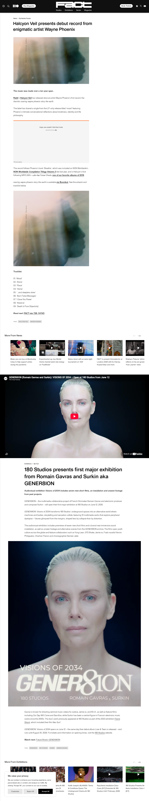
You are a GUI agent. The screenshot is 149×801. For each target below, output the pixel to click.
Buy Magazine (29, 6)
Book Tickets (126, 6)
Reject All (30, 791)
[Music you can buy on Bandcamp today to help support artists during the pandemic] (23, 348)
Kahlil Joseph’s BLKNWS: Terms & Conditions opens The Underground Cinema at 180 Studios (80, 789)
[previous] (134, 336)
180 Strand (16, 6)
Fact (37, 463)
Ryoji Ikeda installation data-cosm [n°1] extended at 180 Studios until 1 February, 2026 (108, 788)
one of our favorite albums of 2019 (68, 175)
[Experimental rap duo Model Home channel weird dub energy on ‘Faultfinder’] (52, 348)
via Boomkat (62, 182)
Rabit (15, 98)
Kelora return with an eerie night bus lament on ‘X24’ (80, 360)
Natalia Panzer (26, 18)
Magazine (88, 10)
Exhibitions (69, 10)
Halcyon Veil (26, 98)
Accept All (45, 791)
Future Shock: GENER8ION (48, 739)
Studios (58, 10)
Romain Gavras (62, 748)
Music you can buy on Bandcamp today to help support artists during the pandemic (23, 362)
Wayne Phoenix (35, 321)
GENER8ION (33, 748)
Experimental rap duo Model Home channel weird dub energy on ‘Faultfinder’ (51, 362)
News (15, 18)
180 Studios (100, 732)
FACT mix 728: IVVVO (34, 313)
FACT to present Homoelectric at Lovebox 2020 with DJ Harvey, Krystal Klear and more (109, 362)
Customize (15, 791)
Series (78, 10)
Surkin (52, 748)
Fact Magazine (73, 5)
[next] (139, 336)
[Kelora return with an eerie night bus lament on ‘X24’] (81, 348)
